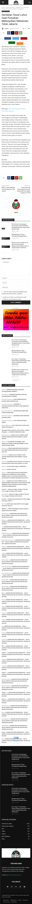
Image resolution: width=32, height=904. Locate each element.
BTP (3, 646)
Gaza (3, 228)
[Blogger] (7, 886)
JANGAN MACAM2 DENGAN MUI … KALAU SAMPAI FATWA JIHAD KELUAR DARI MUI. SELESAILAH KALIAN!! (15, 515)
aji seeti (4, 489)
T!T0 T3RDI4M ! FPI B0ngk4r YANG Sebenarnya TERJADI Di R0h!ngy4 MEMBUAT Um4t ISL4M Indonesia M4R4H (15, 443)
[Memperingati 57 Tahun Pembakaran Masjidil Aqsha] (6, 237)
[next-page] (5, 253)
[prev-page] (3, 253)
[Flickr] (16, 886)
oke (3, 593)
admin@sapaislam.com (14, 875)
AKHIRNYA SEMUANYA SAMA (17, 432)
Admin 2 (4, 652)
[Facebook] (8, 33)
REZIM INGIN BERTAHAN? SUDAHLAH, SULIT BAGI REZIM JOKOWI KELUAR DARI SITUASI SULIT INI (15, 450)
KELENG (4, 508)
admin (7, 28)
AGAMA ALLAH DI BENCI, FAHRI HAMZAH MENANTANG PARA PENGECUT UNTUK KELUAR (15, 436)
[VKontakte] (24, 886)
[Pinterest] (16, 33)
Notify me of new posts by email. (12, 299)
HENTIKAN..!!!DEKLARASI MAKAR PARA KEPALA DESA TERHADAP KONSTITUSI (15, 405)
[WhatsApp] (20, 33)
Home (3, 7)
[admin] (3, 28)
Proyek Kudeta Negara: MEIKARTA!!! (16, 466)
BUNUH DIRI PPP (11, 469)
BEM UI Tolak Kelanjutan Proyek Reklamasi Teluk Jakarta (8, 189)
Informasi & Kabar (10, 7)
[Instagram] (20, 886)
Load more (15, 380)
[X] (12, 33)
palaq (3, 732)
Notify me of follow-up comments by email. (14, 297)
